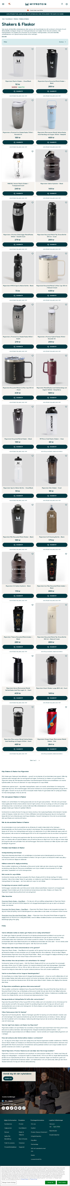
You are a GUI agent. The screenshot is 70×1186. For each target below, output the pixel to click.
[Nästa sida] (39, 760)
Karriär (33, 1155)
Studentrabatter (54, 1135)
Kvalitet (33, 1128)
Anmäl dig (8, 1078)
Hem (3, 19)
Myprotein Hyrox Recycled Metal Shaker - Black (16, 915)
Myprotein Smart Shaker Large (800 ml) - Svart (51, 688)
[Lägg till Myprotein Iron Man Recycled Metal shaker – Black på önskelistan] (66, 554)
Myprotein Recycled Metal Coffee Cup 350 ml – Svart (18, 389)
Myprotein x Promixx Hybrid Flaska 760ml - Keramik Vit (52, 337)
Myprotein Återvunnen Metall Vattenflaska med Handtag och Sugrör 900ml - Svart (18, 740)
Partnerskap (34, 1144)
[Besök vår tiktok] (11, 1108)
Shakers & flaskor (24, 19)
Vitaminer (22, 1143)
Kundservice (8, 1124)
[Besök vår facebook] (7, 1108)
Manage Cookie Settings (9, 1182)
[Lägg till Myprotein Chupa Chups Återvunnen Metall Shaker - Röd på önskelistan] (66, 707)
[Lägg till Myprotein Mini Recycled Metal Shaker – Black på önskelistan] (32, 505)
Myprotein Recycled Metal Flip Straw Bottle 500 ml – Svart (51, 235)
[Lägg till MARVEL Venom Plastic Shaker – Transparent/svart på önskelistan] (32, 151)
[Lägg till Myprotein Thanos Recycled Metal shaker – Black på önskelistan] (32, 605)
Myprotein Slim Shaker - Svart (52, 488)
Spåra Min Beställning (7, 1137)
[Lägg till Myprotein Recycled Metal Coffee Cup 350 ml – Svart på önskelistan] (32, 355)
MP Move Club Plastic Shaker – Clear (52, 439)
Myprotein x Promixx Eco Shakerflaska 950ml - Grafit (18, 337)
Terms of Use (33, 1179)
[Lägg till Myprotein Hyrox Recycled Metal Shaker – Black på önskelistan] (66, 49)
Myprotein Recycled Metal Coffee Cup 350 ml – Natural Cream (51, 286)
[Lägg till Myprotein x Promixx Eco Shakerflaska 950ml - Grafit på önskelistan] (32, 304)
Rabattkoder (53, 1130)
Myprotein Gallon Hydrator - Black (52, 183)
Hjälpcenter (8, 1128)
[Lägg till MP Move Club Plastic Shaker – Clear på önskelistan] (66, 406)
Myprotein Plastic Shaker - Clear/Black (13, 901)
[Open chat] (24, 1108)
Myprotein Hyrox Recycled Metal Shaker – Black (52, 82)
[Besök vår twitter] (20, 1108)
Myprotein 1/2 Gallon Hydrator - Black (18, 586)
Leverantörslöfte (36, 1159)
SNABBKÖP (19, 91)
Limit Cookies (62, 1182)
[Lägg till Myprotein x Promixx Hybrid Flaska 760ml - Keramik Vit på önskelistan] (66, 304)
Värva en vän (54, 1125)
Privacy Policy (24, 1179)
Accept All (50, 1182)
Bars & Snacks (23, 1139)
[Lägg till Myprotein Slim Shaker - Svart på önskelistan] (66, 456)
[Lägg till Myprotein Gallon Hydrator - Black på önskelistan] (66, 151)
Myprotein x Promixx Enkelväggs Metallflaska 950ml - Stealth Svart (18, 235)
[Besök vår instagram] (3, 1108)
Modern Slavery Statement (39, 1132)
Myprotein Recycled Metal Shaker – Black (18, 439)
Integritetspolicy (36, 1136)
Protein (21, 1124)
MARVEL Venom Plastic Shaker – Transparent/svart (18, 184)
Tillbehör (16, 19)
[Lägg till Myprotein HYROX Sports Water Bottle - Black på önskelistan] (32, 253)
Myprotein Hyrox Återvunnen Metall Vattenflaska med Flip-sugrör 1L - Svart (18, 689)
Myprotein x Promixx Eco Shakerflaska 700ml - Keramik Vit (18, 133)
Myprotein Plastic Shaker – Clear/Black (18, 81)
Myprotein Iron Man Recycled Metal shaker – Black (51, 587)
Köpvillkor (34, 1140)
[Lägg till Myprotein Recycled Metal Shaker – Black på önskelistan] (32, 406)
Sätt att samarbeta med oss (38, 1150)
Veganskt (22, 1147)
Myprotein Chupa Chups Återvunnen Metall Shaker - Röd (51, 740)
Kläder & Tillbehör (21, 1133)
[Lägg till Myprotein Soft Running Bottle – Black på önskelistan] (66, 505)
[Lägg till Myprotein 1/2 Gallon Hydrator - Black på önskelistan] (32, 554)
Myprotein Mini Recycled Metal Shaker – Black (18, 537)
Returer (6, 1132)
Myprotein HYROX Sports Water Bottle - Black (18, 285)
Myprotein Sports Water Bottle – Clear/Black (18, 488)
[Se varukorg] (66, 4)
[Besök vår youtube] (15, 1108)
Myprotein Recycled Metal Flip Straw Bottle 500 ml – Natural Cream (51, 638)
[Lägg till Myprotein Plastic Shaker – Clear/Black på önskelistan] (32, 49)
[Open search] (9, 4)
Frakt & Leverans (9, 1143)
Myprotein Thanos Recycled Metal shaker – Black (18, 638)
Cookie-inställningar (8, 1097)
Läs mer (4, 36)
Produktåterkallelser (10, 1147)
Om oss (33, 1124)
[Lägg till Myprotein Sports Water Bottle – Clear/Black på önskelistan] (32, 456)
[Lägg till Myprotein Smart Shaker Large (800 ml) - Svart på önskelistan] (66, 656)
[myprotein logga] (36, 4)
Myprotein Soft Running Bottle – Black (51, 537)
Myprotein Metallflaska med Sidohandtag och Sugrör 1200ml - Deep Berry (52, 389)
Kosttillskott (9, 19)
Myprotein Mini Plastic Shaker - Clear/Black (15, 909)
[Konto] (62, 4)
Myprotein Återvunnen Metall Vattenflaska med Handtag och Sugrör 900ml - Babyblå (52, 133)
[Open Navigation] (3, 4)
